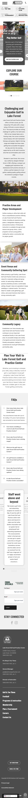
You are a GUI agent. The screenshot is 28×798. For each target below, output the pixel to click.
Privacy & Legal (5, 783)
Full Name (7, 588)
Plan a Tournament (10, 709)
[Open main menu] (3, 2)
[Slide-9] (18, 568)
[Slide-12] (24, 568)
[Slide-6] (18, 95)
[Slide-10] (20, 568)
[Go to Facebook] (11, 622)
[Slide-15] (15, 571)
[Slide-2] (11, 95)
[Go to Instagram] (16, 622)
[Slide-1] (9, 95)
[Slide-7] (15, 568)
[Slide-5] (16, 95)
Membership (7, 705)
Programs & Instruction (12, 701)
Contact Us (7, 717)
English (8, 796)
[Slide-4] (15, 95)
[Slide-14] (14, 571)
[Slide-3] (13, 95)
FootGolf (6, 696)
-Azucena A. (13, 561)
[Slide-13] (12, 571)
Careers (6, 713)
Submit (8, 607)
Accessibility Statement (7, 787)
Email (5, 596)
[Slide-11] (22, 568)
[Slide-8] (16, 568)
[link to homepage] (14, 3)
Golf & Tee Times (9, 692)
